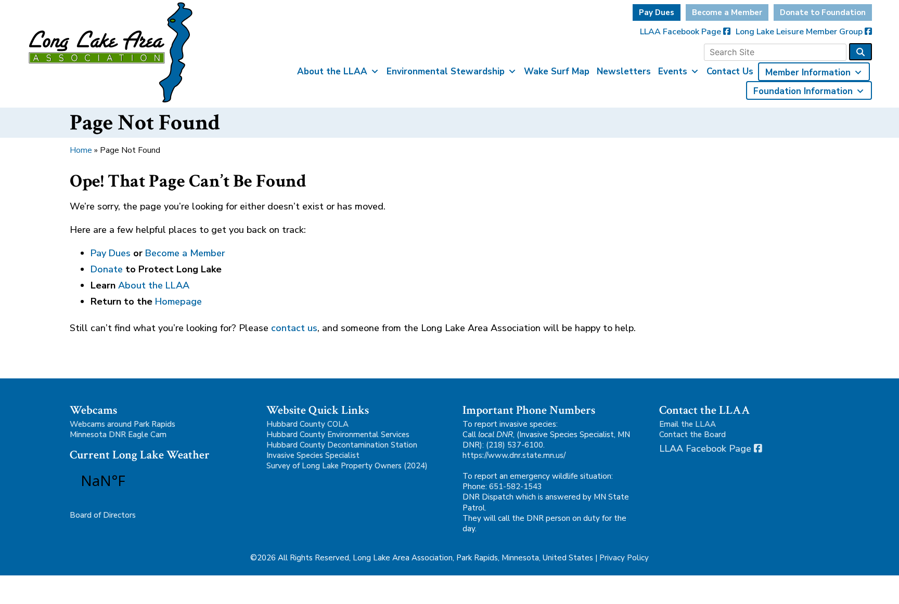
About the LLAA (332, 71)
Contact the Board (692, 434)
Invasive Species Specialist (312, 455)
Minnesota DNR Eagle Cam (118, 434)
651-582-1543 (515, 486)
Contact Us (730, 71)
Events (672, 71)
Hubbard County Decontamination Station (341, 445)
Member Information (808, 72)
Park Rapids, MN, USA (132, 480)
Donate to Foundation (823, 12)
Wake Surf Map (556, 71)
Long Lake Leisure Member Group (800, 31)
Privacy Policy (624, 558)
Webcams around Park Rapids (122, 424)
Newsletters (624, 71)
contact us (294, 328)
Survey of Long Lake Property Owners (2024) (347, 466)
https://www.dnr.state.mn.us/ (514, 455)
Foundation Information (803, 91)
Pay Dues (656, 12)
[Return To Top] (873, 586)
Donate (107, 269)
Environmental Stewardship (446, 71)
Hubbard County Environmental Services (337, 434)
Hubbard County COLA (307, 424)
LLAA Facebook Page (681, 31)
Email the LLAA (687, 424)
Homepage (178, 301)
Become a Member (727, 12)
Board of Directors (103, 515)
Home (81, 150)
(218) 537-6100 (514, 445)
